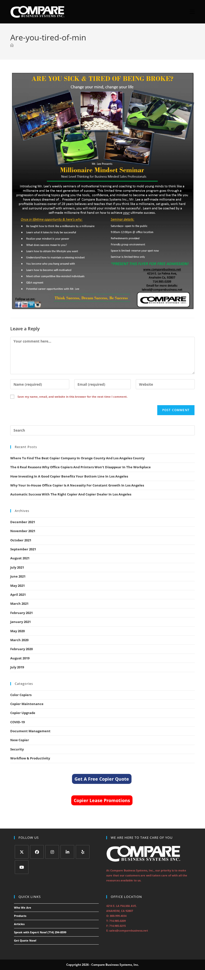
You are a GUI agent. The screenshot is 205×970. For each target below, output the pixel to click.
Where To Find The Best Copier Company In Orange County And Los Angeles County (77, 458)
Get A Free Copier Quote (101, 779)
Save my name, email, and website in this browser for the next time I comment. (73, 396)
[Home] (12, 45)
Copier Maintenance (27, 704)
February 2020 (21, 649)
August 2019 (20, 658)
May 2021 (17, 585)
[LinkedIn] (67, 852)
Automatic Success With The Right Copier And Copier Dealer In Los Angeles (70, 494)
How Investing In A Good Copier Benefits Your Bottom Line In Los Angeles (69, 476)
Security (17, 749)
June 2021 (18, 576)
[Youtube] (21, 867)
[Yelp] (83, 852)
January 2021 (20, 621)
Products (20, 916)
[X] (21, 852)
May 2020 (17, 631)
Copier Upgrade (22, 713)
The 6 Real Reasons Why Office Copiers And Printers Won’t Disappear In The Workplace (80, 467)
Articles (19, 924)
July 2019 (17, 667)
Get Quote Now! (25, 940)
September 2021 (23, 549)
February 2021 (21, 612)
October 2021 (20, 540)
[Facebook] (37, 852)
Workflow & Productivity (30, 758)
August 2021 (20, 558)
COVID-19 (17, 722)
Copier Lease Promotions (102, 800)
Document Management (30, 731)
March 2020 (19, 640)
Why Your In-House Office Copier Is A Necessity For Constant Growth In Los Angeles (77, 485)
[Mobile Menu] (190, 11)
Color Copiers (21, 695)
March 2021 (19, 603)
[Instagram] (52, 852)
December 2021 (22, 522)
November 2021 (22, 531)
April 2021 (18, 594)
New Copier (19, 740)
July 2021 (17, 567)
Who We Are (22, 907)
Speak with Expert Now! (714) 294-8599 (40, 932)
